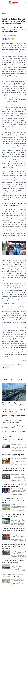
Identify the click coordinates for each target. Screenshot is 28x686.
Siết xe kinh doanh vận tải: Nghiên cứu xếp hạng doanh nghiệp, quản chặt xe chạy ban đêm (13, 546)
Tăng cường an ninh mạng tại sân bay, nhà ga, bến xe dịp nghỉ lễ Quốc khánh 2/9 (13, 530)
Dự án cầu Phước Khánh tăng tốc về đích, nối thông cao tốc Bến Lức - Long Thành (13, 500)
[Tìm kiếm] (25, 2)
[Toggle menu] (3, 2)
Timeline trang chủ (6, 16)
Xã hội (3, 13)
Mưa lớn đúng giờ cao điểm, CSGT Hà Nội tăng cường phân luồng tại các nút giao (13, 470)
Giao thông (9, 13)
